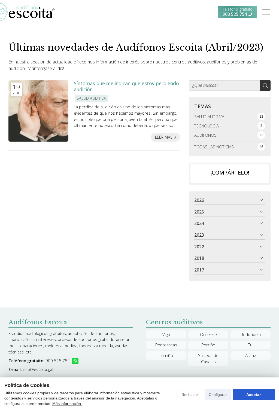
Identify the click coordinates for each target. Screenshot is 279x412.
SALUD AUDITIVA (91, 98)
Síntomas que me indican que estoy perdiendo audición (126, 86)
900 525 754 (58, 360)
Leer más (163, 137)
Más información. (67, 403)
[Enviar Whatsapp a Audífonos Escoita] (75, 361)
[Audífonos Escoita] (27, 12)
